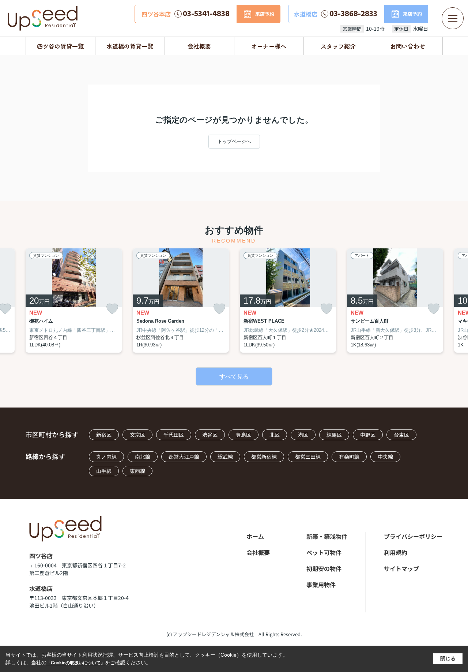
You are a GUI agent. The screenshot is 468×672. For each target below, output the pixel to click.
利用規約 (395, 552)
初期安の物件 (323, 568)
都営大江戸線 (184, 456)
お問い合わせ (407, 46)
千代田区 (173, 434)
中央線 (385, 456)
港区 (303, 434)
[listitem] (73, 300)
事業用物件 (321, 584)
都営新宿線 (264, 456)
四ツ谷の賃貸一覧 (60, 46)
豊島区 (243, 434)
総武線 (225, 456)
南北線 (142, 456)
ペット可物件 (323, 552)
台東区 (401, 434)
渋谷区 (210, 434)
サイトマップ (401, 568)
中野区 (367, 434)
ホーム (255, 536)
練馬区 (334, 434)
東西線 (137, 470)
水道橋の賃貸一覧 (129, 46)
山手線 (104, 470)
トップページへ (234, 141)
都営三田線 (308, 456)
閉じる (448, 658)
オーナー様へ (268, 46)
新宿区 (104, 434)
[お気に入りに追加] (112, 309)
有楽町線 (349, 456)
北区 (274, 434)
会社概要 (199, 46)
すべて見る (234, 376)
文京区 (137, 434)
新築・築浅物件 (326, 536)
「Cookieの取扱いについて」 (75, 662)
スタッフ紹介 (338, 46)
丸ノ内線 (106, 456)
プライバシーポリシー (413, 536)
